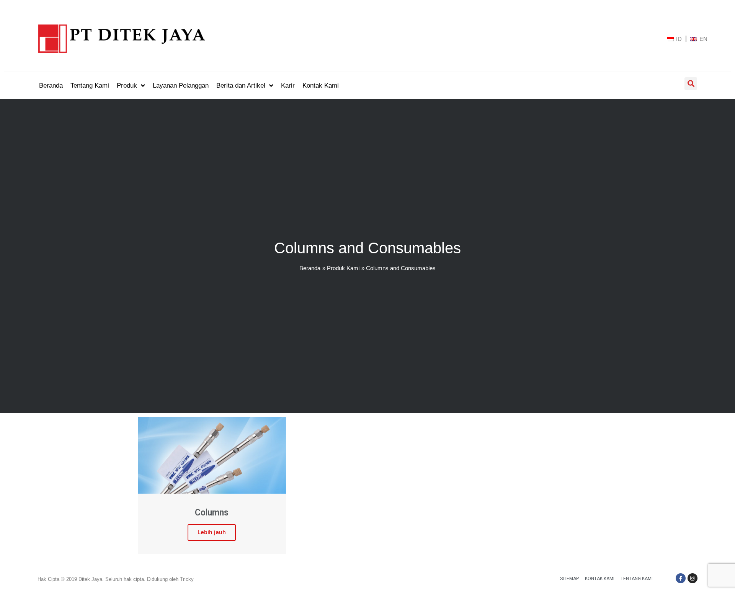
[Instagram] (692, 578)
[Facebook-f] (681, 578)
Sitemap (569, 578)
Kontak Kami (599, 578)
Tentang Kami (637, 578)
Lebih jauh (212, 532)
